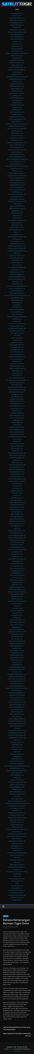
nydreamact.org (17, 81)
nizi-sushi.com (17, 486)
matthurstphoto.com (17, 825)
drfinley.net (17, 857)
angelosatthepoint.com (17, 587)
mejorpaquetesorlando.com (17, 248)
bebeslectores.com (17, 152)
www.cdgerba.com (17, 799)
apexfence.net (17, 900)
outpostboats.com (17, 342)
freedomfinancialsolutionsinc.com (17, 688)
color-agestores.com (17, 333)
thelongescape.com (17, 498)
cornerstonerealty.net (17, 763)
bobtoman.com (17, 103)
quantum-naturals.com (17, 815)
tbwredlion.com (17, 810)
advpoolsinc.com (17, 585)
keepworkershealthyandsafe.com (17, 77)
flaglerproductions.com (17, 401)
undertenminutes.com (17, 39)
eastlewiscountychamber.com (17, 387)
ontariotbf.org (17, 72)
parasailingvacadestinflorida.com (17, 836)
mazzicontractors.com (17, 780)
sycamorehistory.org (17, 761)
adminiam (16, 927)
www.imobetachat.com (17, 650)
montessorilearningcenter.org (17, 817)
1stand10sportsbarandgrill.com (17, 251)
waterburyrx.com (17, 582)
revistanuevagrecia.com (17, 444)
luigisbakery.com (17, 745)
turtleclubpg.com (17, 561)
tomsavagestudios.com (17, 293)
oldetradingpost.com (17, 147)
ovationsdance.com (17, 300)
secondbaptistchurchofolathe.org (17, 872)
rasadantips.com (17, 44)
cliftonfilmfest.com (17, 192)
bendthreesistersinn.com (17, 540)
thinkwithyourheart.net (17, 199)
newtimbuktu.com (17, 46)
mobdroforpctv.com (17, 352)
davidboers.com (17, 648)
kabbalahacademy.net (17, 258)
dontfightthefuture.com (17, 185)
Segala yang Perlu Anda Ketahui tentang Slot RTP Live (17, 1035)
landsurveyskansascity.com (17, 702)
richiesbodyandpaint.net (17, 20)
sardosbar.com (17, 215)
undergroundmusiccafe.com (17, 895)
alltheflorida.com (17, 827)
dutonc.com (17, 495)
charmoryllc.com (17, 373)
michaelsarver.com (17, 270)
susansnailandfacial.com (17, 669)
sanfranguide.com (17, 371)
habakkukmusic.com (17, 660)
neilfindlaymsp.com (17, 573)
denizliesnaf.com (17, 599)
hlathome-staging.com (17, 274)
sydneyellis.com (17, 281)
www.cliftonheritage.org (17, 726)
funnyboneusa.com (17, 545)
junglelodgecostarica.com (17, 502)
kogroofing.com (17, 107)
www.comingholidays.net (17, 368)
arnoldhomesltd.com (17, 187)
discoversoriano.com (17, 364)
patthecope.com (17, 603)
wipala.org (17, 335)
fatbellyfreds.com (17, 789)
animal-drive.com (17, 615)
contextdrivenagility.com (17, 458)
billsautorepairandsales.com (17, 813)
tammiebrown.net (17, 493)
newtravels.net (17, 58)
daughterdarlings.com (17, 25)
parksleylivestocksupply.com (17, 328)
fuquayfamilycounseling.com (17, 867)
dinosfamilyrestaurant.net (17, 157)
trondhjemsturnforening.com (17, 806)
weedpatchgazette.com (17, 230)
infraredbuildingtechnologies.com (17, 159)
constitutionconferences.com (17, 601)
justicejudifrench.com (17, 467)
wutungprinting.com (17, 516)
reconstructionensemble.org (17, 549)
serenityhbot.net (17, 665)
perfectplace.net (17, 314)
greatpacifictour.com (17, 563)
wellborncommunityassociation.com (17, 124)
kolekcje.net (17, 305)
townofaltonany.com (17, 526)
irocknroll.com (17, 204)
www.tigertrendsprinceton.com (17, 674)
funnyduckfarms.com (17, 848)
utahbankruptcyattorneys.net (17, 201)
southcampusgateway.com (17, 119)
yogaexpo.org (17, 321)
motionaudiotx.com (17, 881)
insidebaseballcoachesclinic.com (17, 829)
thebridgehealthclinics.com (17, 632)
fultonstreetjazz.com (17, 133)
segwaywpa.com (17, 627)
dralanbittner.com (17, 225)
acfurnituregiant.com (17, 37)
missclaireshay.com (17, 13)
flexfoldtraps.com (17, 690)
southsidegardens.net (17, 775)
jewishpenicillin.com (17, 291)
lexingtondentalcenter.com (17, 279)
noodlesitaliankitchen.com (17, 79)
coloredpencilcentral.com (17, 190)
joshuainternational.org (17, 667)
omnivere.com (17, 41)
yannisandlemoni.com (17, 227)
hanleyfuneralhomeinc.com (17, 246)
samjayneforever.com (17, 822)
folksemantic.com (17, 213)
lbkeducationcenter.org (17, 309)
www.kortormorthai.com (17, 695)
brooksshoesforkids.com (17, 620)
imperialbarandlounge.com (17, 194)
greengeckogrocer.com (17, 272)
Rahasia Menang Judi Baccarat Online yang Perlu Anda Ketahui (16, 1028)
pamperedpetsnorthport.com (17, 237)
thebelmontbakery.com (17, 63)
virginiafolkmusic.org (17, 298)
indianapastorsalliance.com (17, 589)
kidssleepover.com (17, 56)
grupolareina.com (17, 140)
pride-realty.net (17, 839)
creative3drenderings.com (17, 641)
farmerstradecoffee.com (17, 643)
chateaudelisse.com (17, 121)
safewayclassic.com (17, 65)
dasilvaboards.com (17, 394)
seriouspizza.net (17, 608)
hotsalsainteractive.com (17, 30)
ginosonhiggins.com (17, 514)
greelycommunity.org (17, 434)
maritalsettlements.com (17, 519)
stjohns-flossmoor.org (17, 542)
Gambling (6, 916)
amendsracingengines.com (17, 693)
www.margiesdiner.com (17, 714)
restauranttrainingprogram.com (17, 286)
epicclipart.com (17, 96)
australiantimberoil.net (17, 154)
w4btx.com (17, 253)
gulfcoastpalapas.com (17, 629)
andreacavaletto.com (17, 326)
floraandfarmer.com (17, 168)
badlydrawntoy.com (17, 655)
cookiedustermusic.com (17, 547)
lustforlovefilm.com (17, 422)
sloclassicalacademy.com (17, 392)
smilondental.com (17, 260)
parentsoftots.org (17, 639)
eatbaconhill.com (17, 51)
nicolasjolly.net (17, 425)
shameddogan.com (17, 636)
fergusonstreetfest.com (17, 820)
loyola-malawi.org (17, 338)
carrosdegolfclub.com (17, 164)
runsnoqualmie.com (17, 709)
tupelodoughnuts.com (17, 241)
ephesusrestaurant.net (17, 784)
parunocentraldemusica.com (17, 801)
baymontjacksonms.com (17, 524)
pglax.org (17, 528)
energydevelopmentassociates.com (17, 166)
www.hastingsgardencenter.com (17, 770)
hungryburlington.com (17, 476)
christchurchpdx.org (17, 413)
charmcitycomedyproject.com (17, 453)
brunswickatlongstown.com (17, 479)
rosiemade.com (17, 239)
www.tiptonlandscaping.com (17, 735)
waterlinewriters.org (17, 634)
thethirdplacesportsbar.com (17, 782)
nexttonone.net (17, 662)
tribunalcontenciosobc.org (17, 389)
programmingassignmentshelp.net (17, 53)
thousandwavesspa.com (17, 568)
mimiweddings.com (17, 888)
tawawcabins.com (17, 211)
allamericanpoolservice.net (17, 288)
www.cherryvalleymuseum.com (17, 143)
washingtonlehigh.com (17, 742)
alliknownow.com (17, 385)
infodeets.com (17, 27)
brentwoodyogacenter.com (17, 733)
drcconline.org (16, 578)
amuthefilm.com (17, 420)
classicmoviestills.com (17, 359)
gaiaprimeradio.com (17, 491)
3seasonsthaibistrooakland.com (17, 316)
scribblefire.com (17, 319)
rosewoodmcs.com (17, 759)
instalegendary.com (17, 74)
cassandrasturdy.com (17, 354)
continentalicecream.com (17, 406)
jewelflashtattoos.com (17, 86)
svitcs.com (17, 606)
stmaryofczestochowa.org (17, 465)
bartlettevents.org (17, 135)
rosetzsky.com (17, 439)
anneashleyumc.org (17, 700)
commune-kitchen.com (17, 418)
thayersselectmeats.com (17, 622)
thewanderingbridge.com (17, 469)
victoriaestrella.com (17, 566)
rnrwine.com (17, 862)
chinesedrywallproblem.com (17, 538)
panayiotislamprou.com (17, 117)
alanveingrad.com (17, 512)
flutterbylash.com (17, 843)
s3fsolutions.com (17, 171)
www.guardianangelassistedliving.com (17, 803)
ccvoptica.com (17, 740)
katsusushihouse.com (17, 432)
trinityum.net (17, 777)
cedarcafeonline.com (17, 34)
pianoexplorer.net (17, 773)
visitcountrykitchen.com (17, 507)
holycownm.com (17, 556)
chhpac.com (17, 876)
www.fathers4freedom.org (17, 676)
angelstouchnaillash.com (17, 255)
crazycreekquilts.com (17, 408)
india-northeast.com (17, 180)
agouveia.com (17, 869)
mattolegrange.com (17, 500)
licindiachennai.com (17, 23)
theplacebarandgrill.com (17, 580)
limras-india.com (17, 15)
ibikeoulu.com (17, 460)
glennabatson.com (17, 397)
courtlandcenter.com (17, 571)
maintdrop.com (17, 100)
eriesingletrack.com (17, 234)
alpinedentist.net (17, 110)
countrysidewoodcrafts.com (17, 67)
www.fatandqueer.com (17, 698)
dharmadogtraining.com (17, 879)
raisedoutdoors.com (17, 197)
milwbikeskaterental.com (17, 521)
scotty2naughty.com (17, 448)
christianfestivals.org (17, 505)
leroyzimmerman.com (17, 855)
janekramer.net (17, 483)
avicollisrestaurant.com (17, 575)
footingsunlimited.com (17, 707)
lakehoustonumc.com (17, 658)
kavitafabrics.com (17, 552)
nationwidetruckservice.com (17, 559)
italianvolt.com (17, 218)
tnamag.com (17, 618)
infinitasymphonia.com (17, 427)
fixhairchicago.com (17, 596)
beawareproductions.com (17, 455)
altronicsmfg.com (17, 48)
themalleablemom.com (17, 472)
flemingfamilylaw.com (17, 860)
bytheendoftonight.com (17, 345)
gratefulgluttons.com (17, 349)
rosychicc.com (17, 340)
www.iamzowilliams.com (17, 768)
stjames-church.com (17, 446)
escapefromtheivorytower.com (17, 175)
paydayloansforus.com (17, 60)
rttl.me (17, 883)
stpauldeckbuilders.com (17, 705)
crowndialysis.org (17, 284)
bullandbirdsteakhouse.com (17, 721)
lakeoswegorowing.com (17, 864)
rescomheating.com (17, 886)
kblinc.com (17, 232)
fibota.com (17, 796)
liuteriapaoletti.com (17, 533)
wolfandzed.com (17, 749)
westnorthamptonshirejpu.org (17, 128)
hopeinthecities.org (17, 347)
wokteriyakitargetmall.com (17, 277)
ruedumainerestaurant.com (17, 436)
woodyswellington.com (17, 787)
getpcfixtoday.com (17, 88)
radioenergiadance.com (17, 112)
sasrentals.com (17, 265)
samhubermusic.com (17, 897)
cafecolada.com (17, 361)
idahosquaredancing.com (17, 208)
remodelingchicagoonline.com (17, 730)
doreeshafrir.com (17, 451)
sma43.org (17, 728)
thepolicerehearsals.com (17, 382)
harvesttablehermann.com (17, 161)
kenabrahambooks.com (17, 415)
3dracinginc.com (17, 375)
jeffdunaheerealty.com (17, 683)
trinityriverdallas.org (17, 312)
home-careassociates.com (17, 324)
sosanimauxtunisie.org (17, 105)
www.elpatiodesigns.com (17, 792)
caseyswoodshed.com (17, 594)
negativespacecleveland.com (17, 531)
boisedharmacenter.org (17, 331)
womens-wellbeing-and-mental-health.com (17, 295)
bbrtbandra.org (17, 91)
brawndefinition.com (17, 404)
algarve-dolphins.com (17, 509)
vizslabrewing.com (17, 223)
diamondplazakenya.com (17, 808)
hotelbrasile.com (17, 131)
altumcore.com (17, 613)
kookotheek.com (17, 114)
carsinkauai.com (17, 832)
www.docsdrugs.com (17, 712)
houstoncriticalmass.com (17, 378)
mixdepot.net (17, 756)
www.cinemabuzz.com (17, 754)
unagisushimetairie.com (17, 84)
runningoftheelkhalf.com (17, 681)
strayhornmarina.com (17, 399)
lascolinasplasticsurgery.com (17, 723)
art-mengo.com (17, 488)
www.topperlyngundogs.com (17, 679)
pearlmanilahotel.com (17, 98)
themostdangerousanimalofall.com (17, 380)
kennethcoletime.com (17, 474)
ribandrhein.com (17, 302)
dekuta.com (17, 752)
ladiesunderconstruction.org (17, 150)
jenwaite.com (17, 850)
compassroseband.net (17, 610)
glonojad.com (17, 441)
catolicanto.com (17, 307)
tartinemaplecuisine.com (17, 481)
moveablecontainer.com (17, 138)
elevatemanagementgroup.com (17, 853)
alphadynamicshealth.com (17, 841)
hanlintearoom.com (17, 846)
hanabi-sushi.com (17, 747)
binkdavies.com (17, 411)
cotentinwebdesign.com (17, 145)
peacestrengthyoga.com (17, 686)
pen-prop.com (17, 672)
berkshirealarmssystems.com (17, 220)
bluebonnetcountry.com (17, 93)
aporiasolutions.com (17, 625)
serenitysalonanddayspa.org (17, 32)
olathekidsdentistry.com (17, 244)
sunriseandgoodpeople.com (17, 535)
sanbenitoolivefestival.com (17, 357)
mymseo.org (17, 874)
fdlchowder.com (17, 716)
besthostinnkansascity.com (17, 890)
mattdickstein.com (17, 653)
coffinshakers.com (17, 462)
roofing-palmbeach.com (17, 182)
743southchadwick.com (17, 178)
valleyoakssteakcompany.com (17, 592)
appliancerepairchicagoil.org (17, 70)
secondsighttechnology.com (17, 267)
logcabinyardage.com (17, 646)
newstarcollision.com (17, 262)
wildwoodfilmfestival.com (17, 126)
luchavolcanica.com (17, 554)
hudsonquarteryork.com (17, 794)
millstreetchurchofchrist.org (17, 834)
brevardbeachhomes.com (17, 173)
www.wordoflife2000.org (17, 206)
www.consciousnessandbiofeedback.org (17, 766)
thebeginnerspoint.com (17, 366)
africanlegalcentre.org (17, 429)
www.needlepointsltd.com (17, 719)
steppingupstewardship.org (17, 737)
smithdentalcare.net (17, 893)
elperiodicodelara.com (17, 18)
